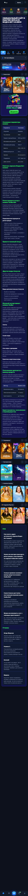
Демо (6, 91)
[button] (22, 74)
